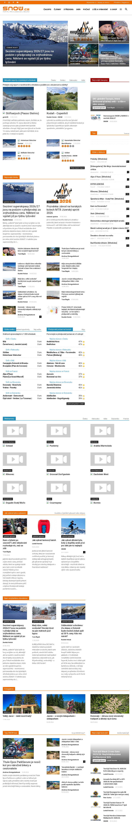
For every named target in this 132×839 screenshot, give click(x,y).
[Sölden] (53, 155)
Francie (126, 419)
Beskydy (50, 442)
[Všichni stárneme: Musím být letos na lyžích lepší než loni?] (114, 31)
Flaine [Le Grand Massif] (13, 377)
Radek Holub (8, 220)
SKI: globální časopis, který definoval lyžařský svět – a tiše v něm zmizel (109, 101)
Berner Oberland (9, 442)
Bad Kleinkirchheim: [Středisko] (103, 243)
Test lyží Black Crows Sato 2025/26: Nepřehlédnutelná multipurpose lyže (107, 754)
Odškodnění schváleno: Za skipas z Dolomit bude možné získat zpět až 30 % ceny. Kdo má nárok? (72, 630)
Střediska (68, 9)
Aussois (50, 374)
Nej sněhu (37, 329)
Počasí (86, 9)
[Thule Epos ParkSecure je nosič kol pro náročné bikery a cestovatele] (83, 54)
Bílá (4, 342)
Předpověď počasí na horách (59, 329)
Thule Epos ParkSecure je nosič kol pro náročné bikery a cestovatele (73, 251)
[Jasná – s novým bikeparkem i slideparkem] (66, 708)
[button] (126, 7)
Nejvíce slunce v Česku (58, 339)
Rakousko (73, 80)
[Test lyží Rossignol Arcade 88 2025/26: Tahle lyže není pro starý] (95, 794)
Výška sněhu (9, 329)
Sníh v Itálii (9, 360)
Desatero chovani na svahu (101, 236)
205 (127, 238)
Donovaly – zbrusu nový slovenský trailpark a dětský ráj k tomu (29, 309)
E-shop (113, 9)
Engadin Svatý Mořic (15, 503)
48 (128, 209)
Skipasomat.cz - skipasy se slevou (97, 2)
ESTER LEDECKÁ (97, 184)
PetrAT (92, 187)
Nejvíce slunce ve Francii (59, 371)
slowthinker (94, 194)
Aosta (49, 499)
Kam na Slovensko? (98, 206)
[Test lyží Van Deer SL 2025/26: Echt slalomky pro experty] (95, 770)
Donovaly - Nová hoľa (12, 385)
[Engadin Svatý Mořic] (22, 487)
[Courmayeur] (66, 487)
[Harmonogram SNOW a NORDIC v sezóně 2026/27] (95, 117)
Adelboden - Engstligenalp (58, 398)
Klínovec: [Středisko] (99, 191)
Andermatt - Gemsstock (13, 396)
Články (57, 9)
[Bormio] (109, 487)
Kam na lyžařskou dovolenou (16, 598)
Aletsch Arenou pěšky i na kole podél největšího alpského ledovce (73, 784)
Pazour (20, 143)
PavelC (92, 162)
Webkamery (9, 419)
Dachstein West (101, 474)
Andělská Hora (53, 342)
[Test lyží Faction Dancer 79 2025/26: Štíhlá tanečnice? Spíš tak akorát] (95, 804)
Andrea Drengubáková (70, 256)
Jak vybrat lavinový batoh (44, 540)
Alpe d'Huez (8, 374)
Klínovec (10, 474)
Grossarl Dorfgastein (60, 474)
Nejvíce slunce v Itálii (57, 360)
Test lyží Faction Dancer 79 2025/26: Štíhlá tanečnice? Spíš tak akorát (115, 805)
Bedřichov (51, 344)
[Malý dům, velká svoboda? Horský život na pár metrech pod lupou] (9, 282)
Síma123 (93, 246)
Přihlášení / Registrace (121, 2)
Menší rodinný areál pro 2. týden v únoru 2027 (109, 228)
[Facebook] (5, 2)
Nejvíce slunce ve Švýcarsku (60, 393)
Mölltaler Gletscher (27, 153)
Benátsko (94, 442)
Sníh (78, 9)
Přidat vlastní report (77, 168)
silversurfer (94, 172)
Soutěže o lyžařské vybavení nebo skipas (70, 513)
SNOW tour (7, 712)
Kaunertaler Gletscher (72, 140)
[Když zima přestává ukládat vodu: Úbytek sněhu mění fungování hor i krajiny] (53, 267)
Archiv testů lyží (123, 733)
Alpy (83, 329)
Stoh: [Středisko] (97, 213)
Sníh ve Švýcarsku (12, 393)
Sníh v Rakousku (12, 350)
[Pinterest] (13, 2)
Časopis (47, 9)
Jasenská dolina (54, 388)
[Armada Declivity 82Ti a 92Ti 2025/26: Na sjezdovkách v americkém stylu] (95, 781)
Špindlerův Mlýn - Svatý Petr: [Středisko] (107, 199)
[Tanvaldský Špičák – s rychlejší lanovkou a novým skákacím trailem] (53, 770)
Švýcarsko (115, 419)
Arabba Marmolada (103, 446)
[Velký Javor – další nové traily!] (22, 708)
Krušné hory (7, 470)
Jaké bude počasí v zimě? (75, 404)
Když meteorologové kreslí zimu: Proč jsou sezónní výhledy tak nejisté (73, 294)
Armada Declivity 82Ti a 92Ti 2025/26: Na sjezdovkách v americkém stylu (114, 781)
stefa (92, 209)
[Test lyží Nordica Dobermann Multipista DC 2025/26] (95, 817)
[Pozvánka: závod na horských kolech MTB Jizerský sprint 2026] (83, 31)
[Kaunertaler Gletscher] (53, 142)
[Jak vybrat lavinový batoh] (44, 526)
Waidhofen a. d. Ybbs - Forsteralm (61, 352)
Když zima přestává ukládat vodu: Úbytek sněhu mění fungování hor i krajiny (71, 266)
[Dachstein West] (109, 459)
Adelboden (51, 396)
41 (128, 216)
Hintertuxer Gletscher (28, 140)
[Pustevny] (66, 430)
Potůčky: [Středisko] (98, 159)
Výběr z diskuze (98, 152)
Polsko (62, 80)
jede (92, 231)
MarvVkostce (66, 143)
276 (127, 201)
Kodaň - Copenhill (57, 113)
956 (127, 194)
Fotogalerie (9, 689)
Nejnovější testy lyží (100, 733)
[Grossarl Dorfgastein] (66, 459)
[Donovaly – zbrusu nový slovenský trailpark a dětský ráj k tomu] (9, 310)
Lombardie (94, 499)
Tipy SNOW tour (10, 733)
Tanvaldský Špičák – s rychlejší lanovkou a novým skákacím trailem (73, 769)
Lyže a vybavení (100, 9)
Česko (53, 80)
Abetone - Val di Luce (56, 363)
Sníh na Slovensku (13, 382)
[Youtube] (17, 2)
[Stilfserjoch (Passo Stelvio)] (22, 98)
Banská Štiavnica (54, 385)
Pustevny (54, 446)
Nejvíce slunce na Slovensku (60, 382)
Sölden (67, 153)
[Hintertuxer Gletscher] (9, 144)
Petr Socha (107, 798)
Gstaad (9, 446)
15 (128, 245)
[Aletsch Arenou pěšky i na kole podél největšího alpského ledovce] (53, 785)
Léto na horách (76, 32)
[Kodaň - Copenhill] (66, 98)
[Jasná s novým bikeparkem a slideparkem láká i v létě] (53, 282)
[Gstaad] (22, 430)
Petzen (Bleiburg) (54, 355)
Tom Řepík (22, 254)
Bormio (97, 503)
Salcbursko (51, 470)
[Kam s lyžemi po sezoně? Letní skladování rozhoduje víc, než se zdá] (15, 526)
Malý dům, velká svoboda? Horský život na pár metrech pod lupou (29, 281)
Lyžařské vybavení (9, 536)
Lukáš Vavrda (37, 544)
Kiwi (19, 156)
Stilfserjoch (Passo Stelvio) (22, 113)
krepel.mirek (95, 180)
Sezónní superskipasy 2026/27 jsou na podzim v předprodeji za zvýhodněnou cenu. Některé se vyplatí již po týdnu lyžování (22, 211)
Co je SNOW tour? (78, 733)
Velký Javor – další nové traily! (17, 716)
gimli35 (5, 117)
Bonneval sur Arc (54, 377)
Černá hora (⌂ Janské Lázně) (15, 344)
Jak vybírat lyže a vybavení (15, 513)
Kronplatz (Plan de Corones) (15, 366)
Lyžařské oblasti (12, 47)
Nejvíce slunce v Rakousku (60, 350)
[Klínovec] (22, 459)
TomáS (92, 202)
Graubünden (8, 499)
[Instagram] (9, 2)
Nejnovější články (11, 177)
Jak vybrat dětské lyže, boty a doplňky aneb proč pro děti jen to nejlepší (73, 543)
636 (127, 187)
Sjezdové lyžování (108, 34)
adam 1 (93, 238)
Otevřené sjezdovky (22, 329)
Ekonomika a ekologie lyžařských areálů (107, 221)
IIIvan (92, 216)
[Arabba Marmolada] (109, 430)
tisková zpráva (52, 217)
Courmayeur (55, 503)
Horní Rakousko (96, 470)
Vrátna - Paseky (9, 388)
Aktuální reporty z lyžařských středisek (20, 80)
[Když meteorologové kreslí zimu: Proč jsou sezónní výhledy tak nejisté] (53, 295)
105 (127, 223)
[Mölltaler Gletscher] (9, 156)
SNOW (105, 121)
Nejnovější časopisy (100, 80)
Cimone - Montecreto (56, 366)
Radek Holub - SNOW (54, 117)
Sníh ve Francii (11, 371)
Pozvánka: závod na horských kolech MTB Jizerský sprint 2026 (64, 209)
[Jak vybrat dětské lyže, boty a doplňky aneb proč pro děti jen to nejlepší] (73, 526)
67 (128, 161)
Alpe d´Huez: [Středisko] (100, 177)
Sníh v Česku (10, 339)
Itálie (83, 80)
